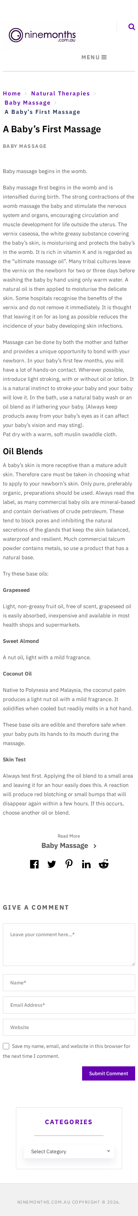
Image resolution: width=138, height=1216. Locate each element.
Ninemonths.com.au (44, 1202)
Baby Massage (25, 146)
